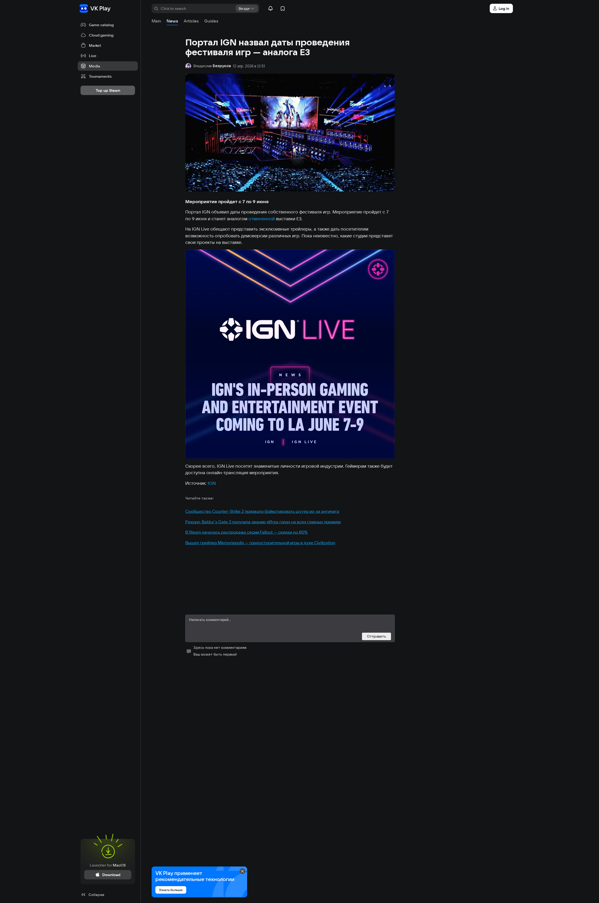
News (172, 21)
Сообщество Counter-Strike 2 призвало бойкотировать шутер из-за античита (262, 511)
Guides (211, 21)
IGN (212, 483)
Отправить (376, 636)
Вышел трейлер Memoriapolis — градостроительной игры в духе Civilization (260, 542)
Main (156, 21)
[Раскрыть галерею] (290, 354)
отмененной (261, 218)
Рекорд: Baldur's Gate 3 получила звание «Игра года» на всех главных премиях (263, 522)
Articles (191, 21)
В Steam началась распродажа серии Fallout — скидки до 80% (246, 532)
